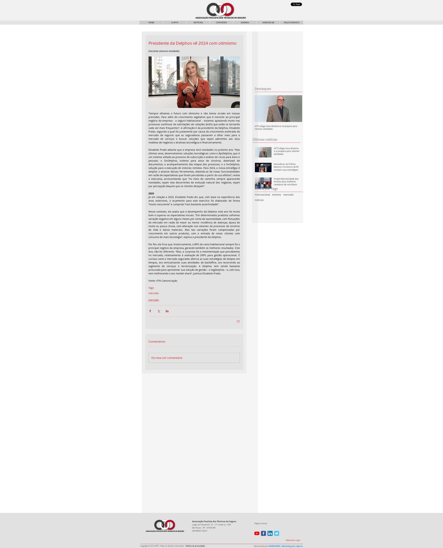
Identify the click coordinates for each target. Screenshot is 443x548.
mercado (288, 194)
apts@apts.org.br (199, 530)
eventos (276, 194)
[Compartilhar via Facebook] (150, 311)
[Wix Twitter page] (276, 533)
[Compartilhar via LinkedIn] (167, 311)
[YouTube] (256, 533)
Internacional (262, 194)
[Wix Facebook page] (263, 533)
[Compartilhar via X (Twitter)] (158, 311)
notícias (259, 200)
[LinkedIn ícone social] (270, 533)
